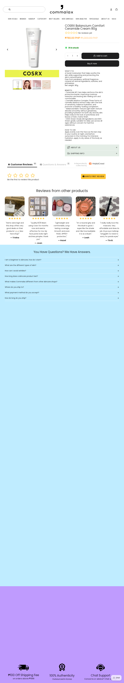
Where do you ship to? (14, 287)
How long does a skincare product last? (21, 276)
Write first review (94, 176)
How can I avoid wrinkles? (15, 270)
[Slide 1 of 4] (17, 84)
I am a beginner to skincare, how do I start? (23, 260)
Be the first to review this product (23, 179)
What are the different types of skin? (20, 265)
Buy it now (92, 63)
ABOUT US (75, 147)
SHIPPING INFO (77, 153)
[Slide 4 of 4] (46, 84)
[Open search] (9, 9)
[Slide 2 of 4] (27, 84)
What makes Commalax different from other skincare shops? (31, 281)
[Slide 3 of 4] (36, 84)
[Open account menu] (111, 9)
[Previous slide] (7, 50)
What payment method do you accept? (22, 292)
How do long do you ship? (15, 298)
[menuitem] (114, 19)
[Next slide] (57, 50)
